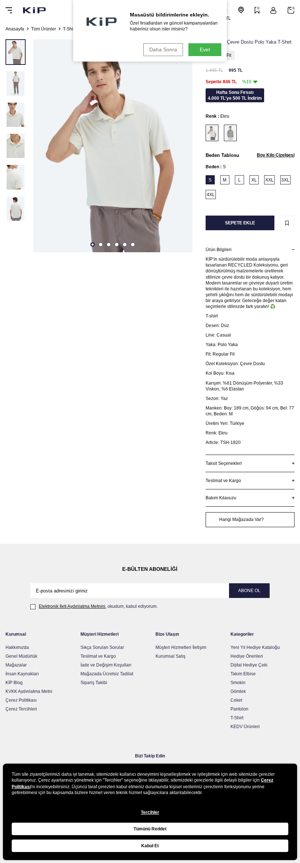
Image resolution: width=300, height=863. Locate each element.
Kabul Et (150, 845)
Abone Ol (249, 590)
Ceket (236, 700)
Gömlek (238, 691)
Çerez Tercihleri (21, 709)
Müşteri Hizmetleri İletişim (180, 647)
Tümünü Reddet (150, 828)
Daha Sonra (163, 49)
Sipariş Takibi (93, 682)
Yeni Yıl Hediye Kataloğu (255, 647)
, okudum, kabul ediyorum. (98, 606)
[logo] (34, 10)
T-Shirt (69, 29)
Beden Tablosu (222, 155)
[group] (113, 145)
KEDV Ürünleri (245, 726)
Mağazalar (16, 665)
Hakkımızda (17, 647)
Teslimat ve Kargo (98, 656)
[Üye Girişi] (273, 10)
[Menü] (8, 10)
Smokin (237, 682)
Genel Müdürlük (21, 656)
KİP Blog (14, 682)
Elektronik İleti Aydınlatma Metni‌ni (72, 606)
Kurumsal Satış (170, 656)
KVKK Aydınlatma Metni (28, 691)
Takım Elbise (243, 673)
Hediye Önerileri (246, 656)
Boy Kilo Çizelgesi (276, 155)
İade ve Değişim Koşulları (105, 665)
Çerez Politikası (21, 700)
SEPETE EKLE (240, 222)
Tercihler (150, 812)
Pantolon (239, 709)
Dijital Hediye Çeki (248, 665)
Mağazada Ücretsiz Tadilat (106, 673)
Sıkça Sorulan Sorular (102, 647)
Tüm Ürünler (43, 29)
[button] (92, 244)
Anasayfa (14, 29)
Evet (205, 49)
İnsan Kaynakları (22, 673)
